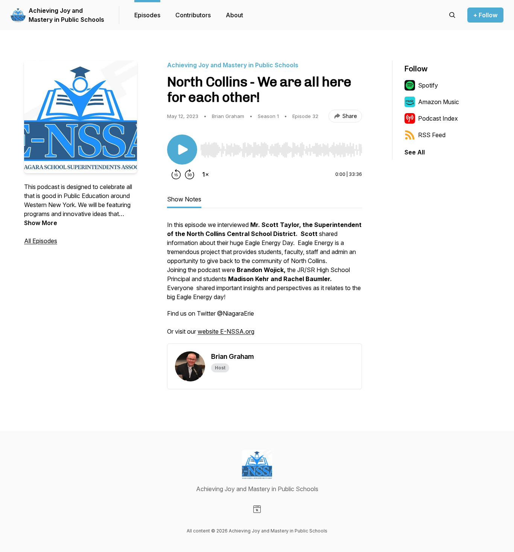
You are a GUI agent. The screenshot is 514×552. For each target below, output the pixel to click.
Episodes (147, 15)
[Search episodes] (452, 15)
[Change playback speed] (205, 174)
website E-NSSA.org (226, 331)
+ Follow (485, 15)
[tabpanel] (264, 281)
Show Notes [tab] (184, 199)
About (234, 15)
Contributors (193, 15)
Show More (40, 223)
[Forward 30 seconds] (189, 174)
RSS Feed (432, 135)
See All (415, 152)
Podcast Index (438, 118)
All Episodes (40, 241)
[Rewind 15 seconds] (176, 174)
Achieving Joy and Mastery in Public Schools (66, 15)
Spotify (428, 85)
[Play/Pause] (182, 150)
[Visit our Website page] (257, 509)
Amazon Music (438, 102)
